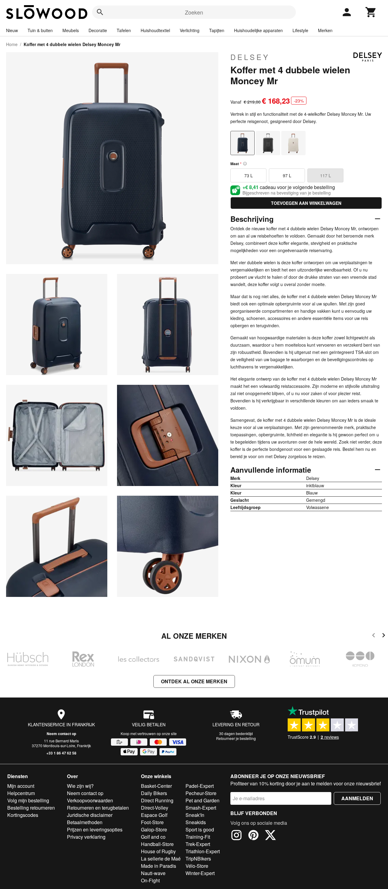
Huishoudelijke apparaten (258, 30)
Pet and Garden (202, 800)
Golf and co (153, 836)
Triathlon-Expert (203, 851)
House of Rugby (158, 851)
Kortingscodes (22, 814)
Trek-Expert (198, 844)
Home (12, 44)
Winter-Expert (200, 873)
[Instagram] (236, 836)
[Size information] (245, 163)
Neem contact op (61, 733)
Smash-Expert (201, 807)
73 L (248, 175)
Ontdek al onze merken (194, 681)
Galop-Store (154, 829)
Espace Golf (154, 814)
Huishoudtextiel (155, 30)
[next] (383, 636)
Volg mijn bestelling (28, 800)
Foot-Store (152, 822)
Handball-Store (157, 844)
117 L (325, 175)
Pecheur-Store (201, 793)
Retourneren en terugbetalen (98, 807)
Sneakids (196, 822)
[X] (270, 836)
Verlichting (189, 30)
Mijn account (20, 785)
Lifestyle (300, 30)
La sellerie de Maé (161, 858)
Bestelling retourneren (31, 807)
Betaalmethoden (84, 822)
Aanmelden (357, 798)
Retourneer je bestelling (236, 738)
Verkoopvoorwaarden (90, 800)
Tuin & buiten (40, 30)
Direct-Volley (154, 807)
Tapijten (216, 30)
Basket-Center (156, 785)
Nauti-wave (153, 873)
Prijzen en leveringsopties (94, 829)
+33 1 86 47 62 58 (61, 753)
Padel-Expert (200, 785)
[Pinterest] (253, 836)
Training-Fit (198, 836)
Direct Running (157, 800)
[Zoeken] (100, 12)
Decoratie (98, 30)
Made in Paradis (158, 865)
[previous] (373, 636)
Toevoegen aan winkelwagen (306, 203)
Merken (325, 30)
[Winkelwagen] (371, 12)
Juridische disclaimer (89, 814)
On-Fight (150, 880)
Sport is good (200, 829)
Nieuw (12, 30)
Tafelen (124, 30)
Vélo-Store (197, 865)
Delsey (250, 57)
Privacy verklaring (86, 836)
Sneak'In (195, 814)
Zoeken (194, 12)
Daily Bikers (154, 793)
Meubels (70, 30)
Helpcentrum (21, 793)
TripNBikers (198, 858)
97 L (287, 175)
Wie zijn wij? (80, 785)
